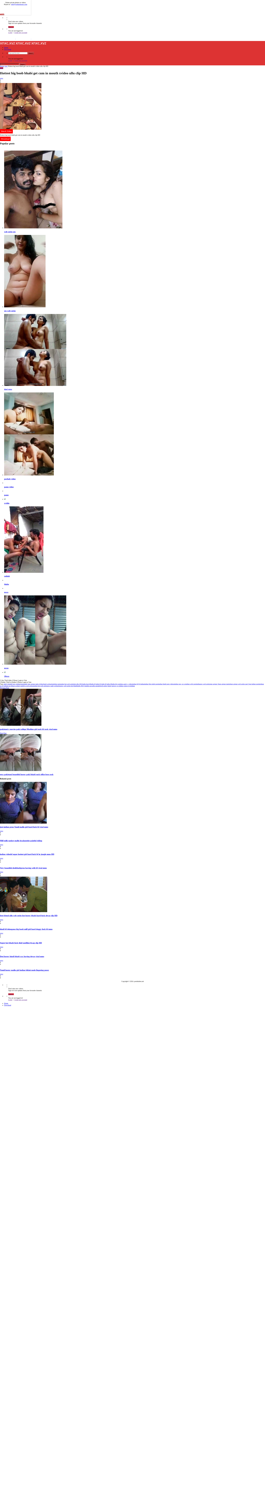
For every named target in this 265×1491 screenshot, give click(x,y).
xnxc (6, 66)
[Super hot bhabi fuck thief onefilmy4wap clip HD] (26, 1317)
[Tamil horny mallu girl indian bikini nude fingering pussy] (26, 1422)
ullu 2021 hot (82, 875)
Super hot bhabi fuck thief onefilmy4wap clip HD (21, 1321)
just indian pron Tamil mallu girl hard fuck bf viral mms (24, 1016)
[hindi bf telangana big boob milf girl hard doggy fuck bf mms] (23, 1268)
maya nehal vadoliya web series (22, 875)
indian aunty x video (125, 873)
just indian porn (254, 873)
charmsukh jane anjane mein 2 (30, 873)
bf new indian (15, 873)
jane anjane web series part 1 (239, 873)
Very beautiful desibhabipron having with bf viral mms (23, 1170)
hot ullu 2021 (78, 873)
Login (10, 33)
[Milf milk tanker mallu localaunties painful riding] (26, 1070)
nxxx (6, 781)
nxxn (6, 857)
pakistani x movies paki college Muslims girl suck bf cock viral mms (28, 918)
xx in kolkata (130, 875)
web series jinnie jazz (107, 875)
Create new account (20, 33)
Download (7, 49)
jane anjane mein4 (224, 873)
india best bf (86, 873)
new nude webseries (53, 875)
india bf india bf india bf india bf (101, 873)
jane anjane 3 (214, 873)
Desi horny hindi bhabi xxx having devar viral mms (22, 1369)
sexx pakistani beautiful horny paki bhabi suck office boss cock (26, 964)
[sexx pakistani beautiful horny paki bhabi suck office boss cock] (20, 959)
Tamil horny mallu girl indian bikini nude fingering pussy (24, 1426)
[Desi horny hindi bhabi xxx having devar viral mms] (23, 1365)
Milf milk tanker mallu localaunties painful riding (21, 1075)
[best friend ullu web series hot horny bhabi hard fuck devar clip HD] (23, 1214)
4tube (6, 773)
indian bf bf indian (138, 873)
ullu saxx (89, 875)
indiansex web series (203, 873)
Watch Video (6, 131)
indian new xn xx (180, 873)
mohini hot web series (40, 875)
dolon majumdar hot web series (63, 873)
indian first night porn (151, 873)
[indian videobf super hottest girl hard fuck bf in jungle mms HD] (20, 1120)
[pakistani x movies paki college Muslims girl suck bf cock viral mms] (20, 914)
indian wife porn (191, 873)
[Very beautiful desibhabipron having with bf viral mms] (20, 1166)
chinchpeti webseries (46, 873)
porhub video (10, 479)
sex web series (10, 311)
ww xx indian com (120, 875)
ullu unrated (96, 875)
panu (6, 619)
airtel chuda (7, 873)
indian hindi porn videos (166, 873)
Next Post (3, 922)
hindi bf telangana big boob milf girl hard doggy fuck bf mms (26, 1272)
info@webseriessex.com (19, 4)
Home (6, 47)
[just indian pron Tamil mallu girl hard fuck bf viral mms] (23, 1012)
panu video (9, 568)
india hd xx (115, 873)
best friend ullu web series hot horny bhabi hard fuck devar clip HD (28, 1218)
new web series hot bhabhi (69, 875)
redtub (7, 700)
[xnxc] (23, 38)
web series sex (10, 232)
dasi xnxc (8, 389)
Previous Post (4, 877)
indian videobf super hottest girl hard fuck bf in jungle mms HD (27, 1124)
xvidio (6, 627)
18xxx (6, 865)
